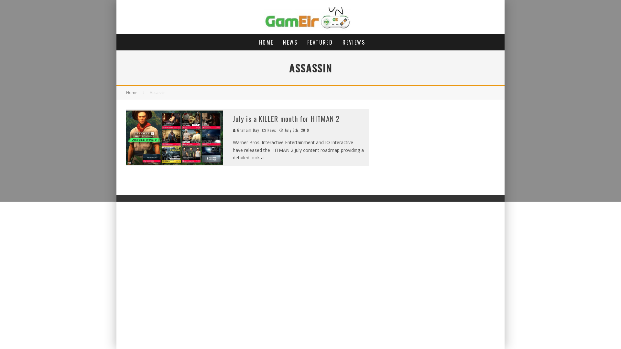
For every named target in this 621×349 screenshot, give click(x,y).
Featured (320, 42)
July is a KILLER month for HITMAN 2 (286, 118)
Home (266, 42)
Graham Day (247, 130)
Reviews (354, 42)
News (290, 42)
